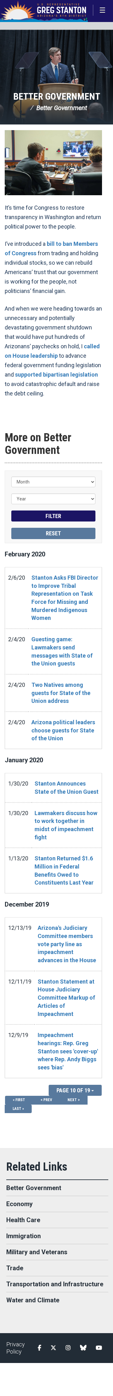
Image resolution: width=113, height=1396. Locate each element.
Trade (14, 1268)
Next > (73, 1100)
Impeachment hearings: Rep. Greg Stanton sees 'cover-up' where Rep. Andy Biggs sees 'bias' (68, 1051)
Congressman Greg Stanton (44, 11)
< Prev (46, 1100)
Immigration (23, 1236)
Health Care (23, 1220)
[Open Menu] (103, 10)
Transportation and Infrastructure (54, 1284)
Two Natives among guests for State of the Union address (60, 692)
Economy (19, 1204)
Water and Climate (32, 1300)
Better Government (56, 96)
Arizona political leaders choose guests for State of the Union (63, 730)
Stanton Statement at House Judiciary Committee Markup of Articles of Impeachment (66, 997)
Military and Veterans (36, 1252)
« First (19, 1100)
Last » (18, 1108)
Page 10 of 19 (73, 1090)
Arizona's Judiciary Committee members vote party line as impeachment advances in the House (67, 943)
